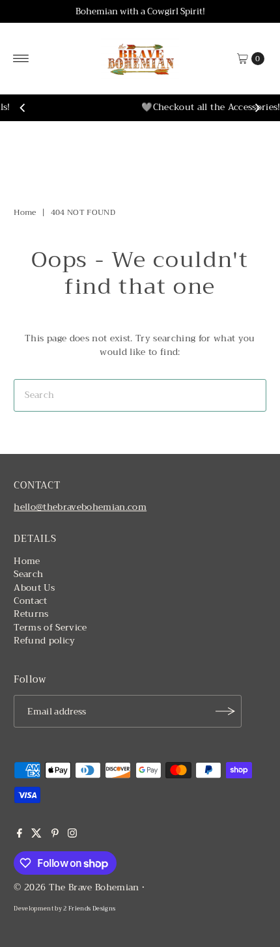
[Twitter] (36, 835)
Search (28, 574)
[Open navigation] (21, 58)
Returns (31, 613)
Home (25, 212)
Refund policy (44, 640)
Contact (30, 600)
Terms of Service (50, 627)
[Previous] (23, 108)
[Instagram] (72, 835)
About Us (34, 587)
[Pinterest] (55, 835)
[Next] (257, 108)
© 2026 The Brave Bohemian (76, 887)
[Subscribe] (225, 711)
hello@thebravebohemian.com (80, 507)
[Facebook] (19, 835)
